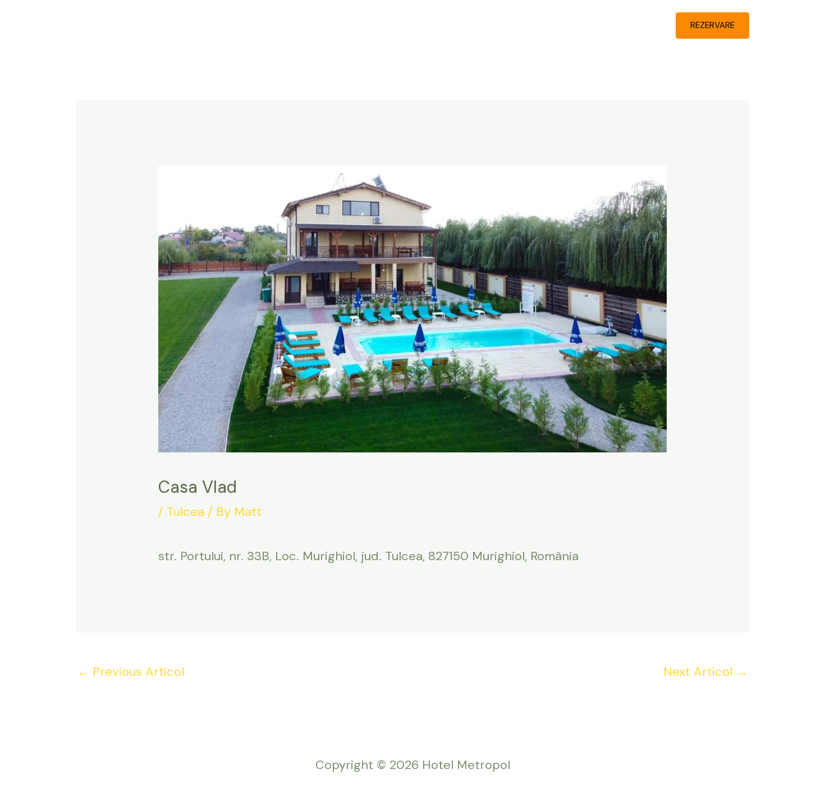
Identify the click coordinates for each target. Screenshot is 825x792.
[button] (712, 25)
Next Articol (705, 671)
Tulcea (185, 511)
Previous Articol (130, 671)
